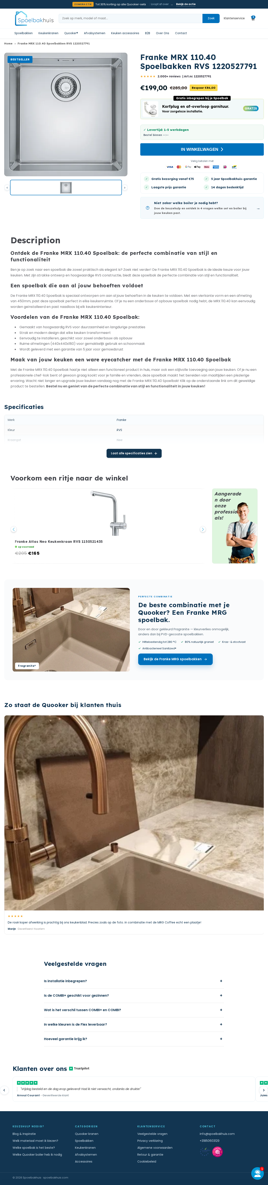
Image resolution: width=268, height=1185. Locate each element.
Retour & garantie (150, 1154)
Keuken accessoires (125, 33)
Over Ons (162, 33)
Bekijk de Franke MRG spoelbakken (173, 659)
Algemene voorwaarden (155, 1148)
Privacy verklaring (150, 1141)
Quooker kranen (86, 1134)
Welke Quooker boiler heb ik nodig (37, 1154)
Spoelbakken (23, 33)
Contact (181, 33)
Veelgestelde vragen (152, 1134)
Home (8, 43)
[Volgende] (125, 187)
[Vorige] (7, 187)
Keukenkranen (48, 33)
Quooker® (71, 33)
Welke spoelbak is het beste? (34, 1148)
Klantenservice (234, 18)
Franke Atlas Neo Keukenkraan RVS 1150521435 (59, 541)
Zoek (211, 18)
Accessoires (83, 1161)
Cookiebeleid (146, 1161)
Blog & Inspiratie (24, 1134)
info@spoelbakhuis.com (217, 1134)
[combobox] (131, 18)
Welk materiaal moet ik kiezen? (35, 1141)
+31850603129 (209, 1141)
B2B (147, 33)
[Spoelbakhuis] (34, 18)
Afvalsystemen (94, 33)
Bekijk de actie (186, 4)
